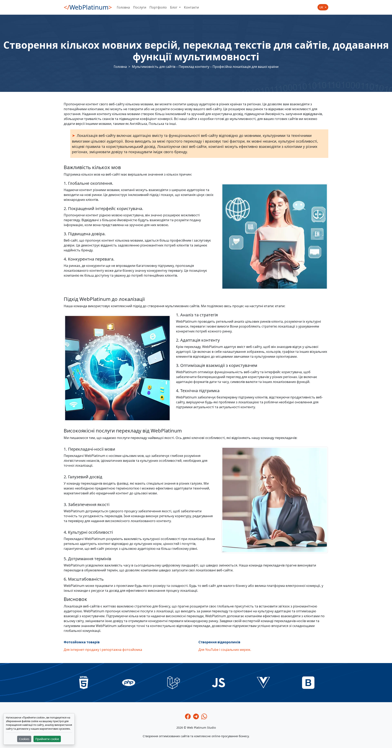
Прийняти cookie (47, 739)
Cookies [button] (24, 739)
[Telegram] (196, 716)
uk (321, 7)
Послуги (139, 7)
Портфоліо (158, 7)
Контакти (191, 7)
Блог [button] (174, 7)
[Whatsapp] (204, 716)
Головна (123, 7)
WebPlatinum (88, 7)
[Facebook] (188, 716)
